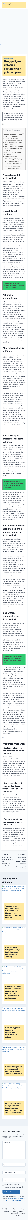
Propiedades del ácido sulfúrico (13, 134)
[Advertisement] (14, 26)
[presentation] (14, 893)
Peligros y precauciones (11, 138)
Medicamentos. (8, 58)
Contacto (14, 1213)
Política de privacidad (17, 1209)
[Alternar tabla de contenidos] (22, 132)
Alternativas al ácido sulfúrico (13, 140)
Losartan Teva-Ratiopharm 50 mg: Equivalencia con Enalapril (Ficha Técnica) (12, 952)
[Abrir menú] (23, 4)
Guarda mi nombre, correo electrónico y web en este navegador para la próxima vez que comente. (14, 1186)
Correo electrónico (9, 1172)
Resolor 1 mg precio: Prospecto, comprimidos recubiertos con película (13, 1032)
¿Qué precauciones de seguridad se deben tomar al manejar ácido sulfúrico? (14, 163)
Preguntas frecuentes (11, 156)
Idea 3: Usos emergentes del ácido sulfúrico (12, 153)
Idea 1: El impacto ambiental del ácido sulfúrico (14, 143)
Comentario (7, 1142)
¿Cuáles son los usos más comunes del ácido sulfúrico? (14, 158)
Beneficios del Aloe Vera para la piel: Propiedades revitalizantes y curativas (7, 861)
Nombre (6, 1165)
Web (4, 1180)
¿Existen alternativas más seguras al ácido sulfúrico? (14, 167)
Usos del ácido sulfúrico (11, 136)
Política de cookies (17, 1211)
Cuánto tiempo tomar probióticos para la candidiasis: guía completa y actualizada (21, 861)
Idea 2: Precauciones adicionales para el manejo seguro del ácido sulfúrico (14, 148)
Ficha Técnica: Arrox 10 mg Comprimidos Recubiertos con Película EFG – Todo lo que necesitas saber (13, 1108)
